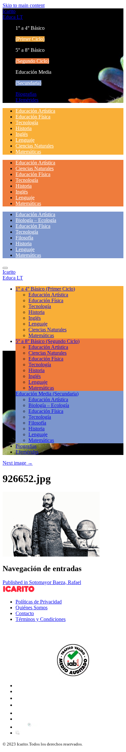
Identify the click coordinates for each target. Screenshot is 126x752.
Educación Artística (35, 111)
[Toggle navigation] (5, 268)
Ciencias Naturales (35, 146)
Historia (24, 128)
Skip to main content (24, 5)
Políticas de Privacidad (39, 601)
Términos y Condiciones (41, 619)
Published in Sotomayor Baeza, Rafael (42, 582)
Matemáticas (28, 151)
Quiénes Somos (31, 607)
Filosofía (24, 237)
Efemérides (27, 100)
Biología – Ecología (36, 220)
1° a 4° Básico (45, 289)
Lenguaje (25, 140)
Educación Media (47, 393)
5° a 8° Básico (47, 341)
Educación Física (33, 116)
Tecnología (27, 122)
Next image (18, 463)
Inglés (22, 134)
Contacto (25, 613)
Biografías (26, 94)
